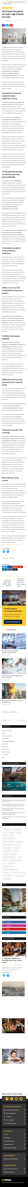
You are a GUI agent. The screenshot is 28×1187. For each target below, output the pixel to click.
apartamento (17, 829)
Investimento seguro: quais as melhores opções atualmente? (7, 583)
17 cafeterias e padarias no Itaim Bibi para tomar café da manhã (12, 960)
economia (20, 841)
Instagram (18, 544)
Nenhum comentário (11, 21)
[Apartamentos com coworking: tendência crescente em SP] (14, 641)
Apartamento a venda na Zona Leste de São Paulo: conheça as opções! (21, 582)
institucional (5, 746)
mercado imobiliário (9, 857)
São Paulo (6, 872)
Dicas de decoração (8, 558)
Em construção (10, 1120)
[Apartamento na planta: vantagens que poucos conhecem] (14, 666)
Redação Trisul (8, 20)
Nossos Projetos (6, 752)
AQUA (4, 832)
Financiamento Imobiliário (8, 741)
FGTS (18, 844)
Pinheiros (11, 863)
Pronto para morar (11, 1123)
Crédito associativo (9, 1172)
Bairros (11, 832)
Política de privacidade (10, 1147)
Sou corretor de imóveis (10, 869)
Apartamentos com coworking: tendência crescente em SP (10, 652)
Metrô (20, 857)
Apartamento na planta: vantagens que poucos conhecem (12, 676)
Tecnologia (4, 754)
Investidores (7, 1137)
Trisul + (3, 757)
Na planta (9, 1116)
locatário (14, 854)
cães (11, 835)
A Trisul (6, 1134)
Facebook (6, 544)
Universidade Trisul (9, 1141)
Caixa (5, 835)
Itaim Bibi (16, 851)
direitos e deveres (8, 841)
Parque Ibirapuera (15, 860)
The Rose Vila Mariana (18, 872)
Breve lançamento (11, 1113)
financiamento (7, 847)
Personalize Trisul (8, 1144)
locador (5, 854)
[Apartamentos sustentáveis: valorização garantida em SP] (14, 691)
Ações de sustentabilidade (11, 1159)
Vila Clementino (7, 875)
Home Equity (5, 744)
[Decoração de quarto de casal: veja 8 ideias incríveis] (14, 36)
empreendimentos (8, 844)
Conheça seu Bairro (7, 736)
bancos (19, 832)
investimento (7, 851)
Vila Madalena (20, 875)
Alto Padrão (6, 829)
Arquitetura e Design (7, 7)
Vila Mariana (7, 878)
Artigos (4, 733)
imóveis (17, 847)
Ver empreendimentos (13, 622)
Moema (5, 860)
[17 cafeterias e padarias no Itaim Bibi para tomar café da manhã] (14, 949)
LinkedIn (11, 544)
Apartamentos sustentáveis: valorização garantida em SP (12, 701)
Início (4, 2)
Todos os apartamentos (12, 1110)
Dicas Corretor (5, 738)
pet (4, 863)
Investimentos (5, 749)
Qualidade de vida (8, 866)
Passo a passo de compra (10, 1168)
